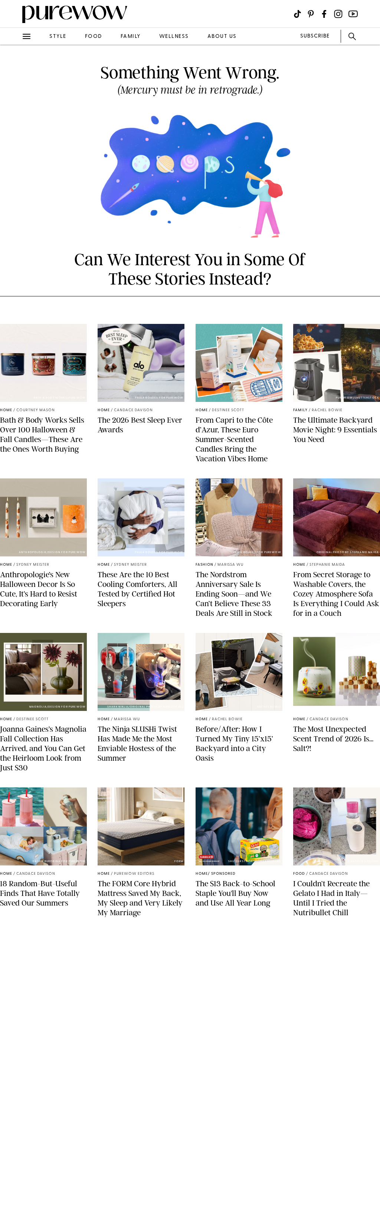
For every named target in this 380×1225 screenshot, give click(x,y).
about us (222, 36)
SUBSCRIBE (315, 36)
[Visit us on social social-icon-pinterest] (311, 14)
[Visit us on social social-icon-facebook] (324, 14)
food (93, 36)
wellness (174, 36)
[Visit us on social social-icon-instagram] (338, 14)
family (131, 36)
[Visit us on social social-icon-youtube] (353, 14)
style (57, 36)
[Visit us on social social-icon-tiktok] (297, 14)
